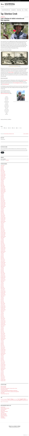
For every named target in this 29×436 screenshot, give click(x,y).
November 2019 (3, 248)
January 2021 (3, 231)
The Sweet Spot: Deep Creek (5, 393)
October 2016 (3, 293)
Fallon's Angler (3, 410)
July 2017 (2, 282)
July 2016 (2, 297)
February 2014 (3, 333)
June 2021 (2, 225)
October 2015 (3, 308)
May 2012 (2, 358)
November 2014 (3, 322)
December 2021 (3, 217)
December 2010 (3, 379)
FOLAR (14, 399)
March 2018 (2, 272)
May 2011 (2, 373)
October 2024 (3, 176)
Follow (2, 152)
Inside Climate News (4, 414)
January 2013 (3, 348)
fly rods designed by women (18, 82)
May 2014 (2, 329)
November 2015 (3, 307)
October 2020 (3, 235)
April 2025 (2, 169)
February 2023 (3, 200)
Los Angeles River (22, 399)
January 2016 (3, 304)
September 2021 (3, 221)
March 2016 (2, 302)
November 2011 (3, 365)
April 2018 (2, 271)
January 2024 (3, 187)
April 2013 (2, 344)
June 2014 (2, 328)
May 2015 (2, 314)
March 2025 (2, 170)
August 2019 (2, 252)
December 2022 (3, 202)
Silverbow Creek (11, 133)
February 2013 (3, 347)
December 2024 (3, 174)
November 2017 (3, 277)
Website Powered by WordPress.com (14, 427)
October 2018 (3, 263)
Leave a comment (25, 133)
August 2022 (2, 207)
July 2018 (2, 267)
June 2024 (2, 181)
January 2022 (3, 216)
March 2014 (2, 332)
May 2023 (2, 196)
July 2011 (2, 370)
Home (9, 0)
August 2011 (2, 369)
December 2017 (3, 276)
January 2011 (3, 378)
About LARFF (12, 0)
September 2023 (3, 191)
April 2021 (2, 227)
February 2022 (3, 215)
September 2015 (3, 309)
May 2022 (2, 211)
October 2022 (3, 205)
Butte (5, 133)
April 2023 (2, 197)
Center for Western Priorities (5, 408)
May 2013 (2, 343)
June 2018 (2, 268)
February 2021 (3, 230)
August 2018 (2, 266)
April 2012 (2, 359)
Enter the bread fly (3, 387)
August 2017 (2, 281)
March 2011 (2, 375)
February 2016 (3, 303)
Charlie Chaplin (10, 72)
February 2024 (3, 186)
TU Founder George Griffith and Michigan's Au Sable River (9, 390)
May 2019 (2, 256)
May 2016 (2, 299)
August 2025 (2, 165)
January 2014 (3, 334)
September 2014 (3, 324)
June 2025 (2, 166)
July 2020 (2, 238)
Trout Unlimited (19, 400)
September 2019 (3, 251)
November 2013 (3, 335)
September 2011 (3, 368)
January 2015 (3, 319)
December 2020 (3, 232)
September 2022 (3, 206)
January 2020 (3, 246)
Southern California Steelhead (13, 400)
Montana (7, 133)
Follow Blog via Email (4, 146)
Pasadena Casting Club (4, 415)
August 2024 (2, 179)
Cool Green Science (3, 409)
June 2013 (2, 342)
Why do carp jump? (3, 386)
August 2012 (2, 354)
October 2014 (3, 323)
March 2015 (2, 317)
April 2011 (2, 374)
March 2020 (2, 243)
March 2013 (2, 345)
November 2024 (3, 175)
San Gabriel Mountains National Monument (6, 400)
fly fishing (11, 399)
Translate (7, 160)
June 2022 (2, 210)
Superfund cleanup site (5, 93)
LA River (16, 399)
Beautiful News (3, 407)
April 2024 (2, 184)
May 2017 (2, 284)
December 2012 (3, 349)
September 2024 (3, 177)
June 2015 (2, 313)
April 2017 (2, 286)
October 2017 (3, 278)
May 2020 (2, 241)
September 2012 (3, 353)
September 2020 (3, 236)
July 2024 (2, 180)
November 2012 (3, 350)
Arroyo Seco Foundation (4, 399)
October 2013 (3, 337)
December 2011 (3, 364)
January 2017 (3, 289)
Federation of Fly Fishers (4, 411)
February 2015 (3, 318)
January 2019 (3, 261)
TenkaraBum (2, 416)
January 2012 (3, 363)
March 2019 (2, 258)
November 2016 (3, 292)
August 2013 (2, 339)
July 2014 (2, 327)
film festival (25, 80)
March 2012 (2, 360)
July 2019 (2, 253)
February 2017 (3, 288)
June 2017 (2, 283)
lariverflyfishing (10, 3)
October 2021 (3, 220)
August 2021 (2, 222)
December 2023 (3, 189)
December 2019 (3, 247)
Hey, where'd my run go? (4, 389)
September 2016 (3, 294)
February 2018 (3, 273)
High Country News (3, 413)
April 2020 (2, 242)
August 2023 (2, 192)
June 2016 (2, 298)
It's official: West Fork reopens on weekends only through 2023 (10, 391)
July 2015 (2, 312)
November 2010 (3, 380)
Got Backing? (2, 412)
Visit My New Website (18, 0)
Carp (8, 399)
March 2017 (2, 287)
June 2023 (2, 195)
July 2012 (2, 355)
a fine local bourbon (5, 84)
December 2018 (3, 262)
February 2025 (3, 171)
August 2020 (2, 237)
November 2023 (3, 190)
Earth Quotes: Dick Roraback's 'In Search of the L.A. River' (9, 388)
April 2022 (2, 212)
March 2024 (2, 185)
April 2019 (2, 257)
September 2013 (3, 338)
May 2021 (2, 226)
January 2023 (3, 201)
